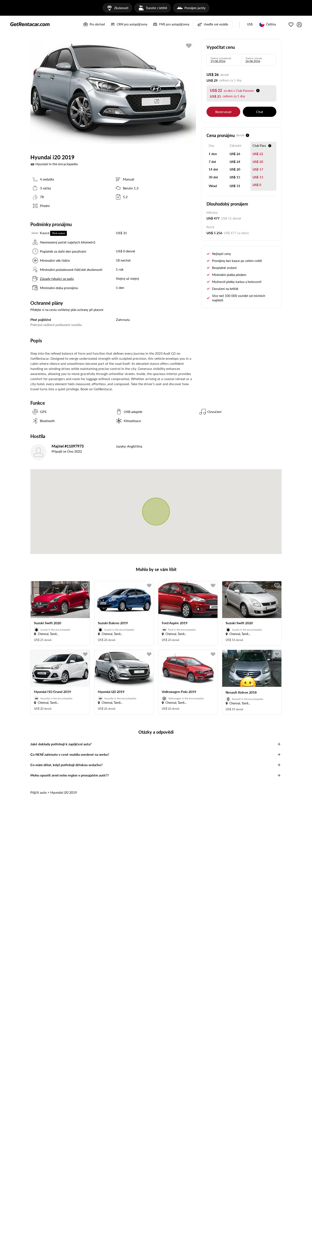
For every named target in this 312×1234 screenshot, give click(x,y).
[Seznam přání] (291, 24)
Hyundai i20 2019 (63, 792)
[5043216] (188, 46)
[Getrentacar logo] (30, 24)
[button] (250, 24)
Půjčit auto (38, 792)
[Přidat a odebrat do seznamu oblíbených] (85, 585)
